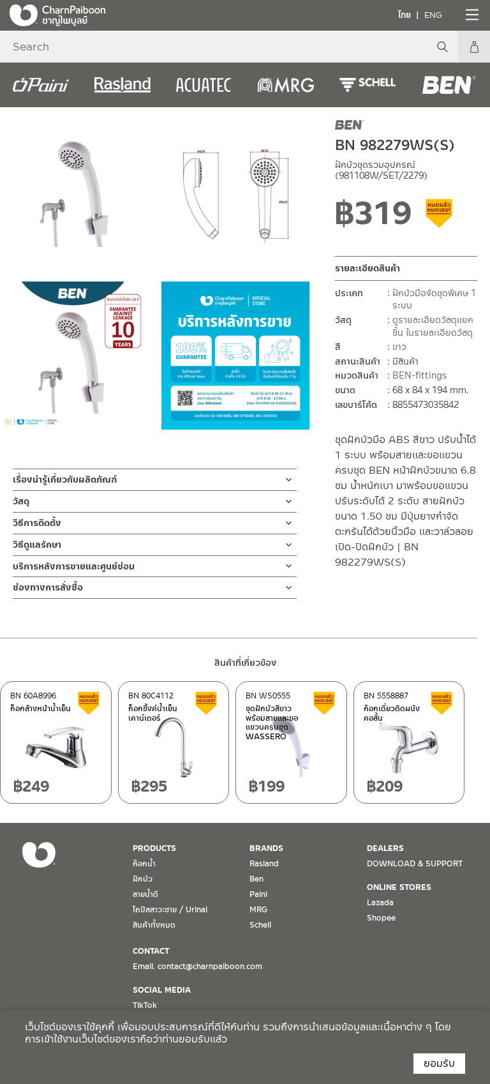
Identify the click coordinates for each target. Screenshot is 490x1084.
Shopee (381, 918)
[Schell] (367, 85)
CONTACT (151, 951)
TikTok (145, 1005)
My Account (474, 47)
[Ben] (449, 85)
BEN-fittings (419, 375)
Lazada (380, 902)
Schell (260, 925)
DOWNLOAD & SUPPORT (415, 863)
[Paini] (41, 85)
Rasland (264, 863)
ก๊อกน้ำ (144, 863)
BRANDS (266, 848)
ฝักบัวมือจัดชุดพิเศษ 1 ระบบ (434, 299)
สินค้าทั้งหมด (154, 925)
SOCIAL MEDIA (162, 990)
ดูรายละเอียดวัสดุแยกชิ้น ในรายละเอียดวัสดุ (432, 326)
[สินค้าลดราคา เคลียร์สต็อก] (439, 218)
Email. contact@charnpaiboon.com (197, 966)
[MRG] (286, 85)
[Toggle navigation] (471, 15)
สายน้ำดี (145, 894)
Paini (258, 894)
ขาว (399, 346)
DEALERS (385, 848)
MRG (258, 909)
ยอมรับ (439, 1063)
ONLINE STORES (399, 887)
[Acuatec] (204, 85)
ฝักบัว (142, 879)
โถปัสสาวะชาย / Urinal (170, 909)
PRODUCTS (154, 848)
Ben (256, 879)
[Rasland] (122, 85)
